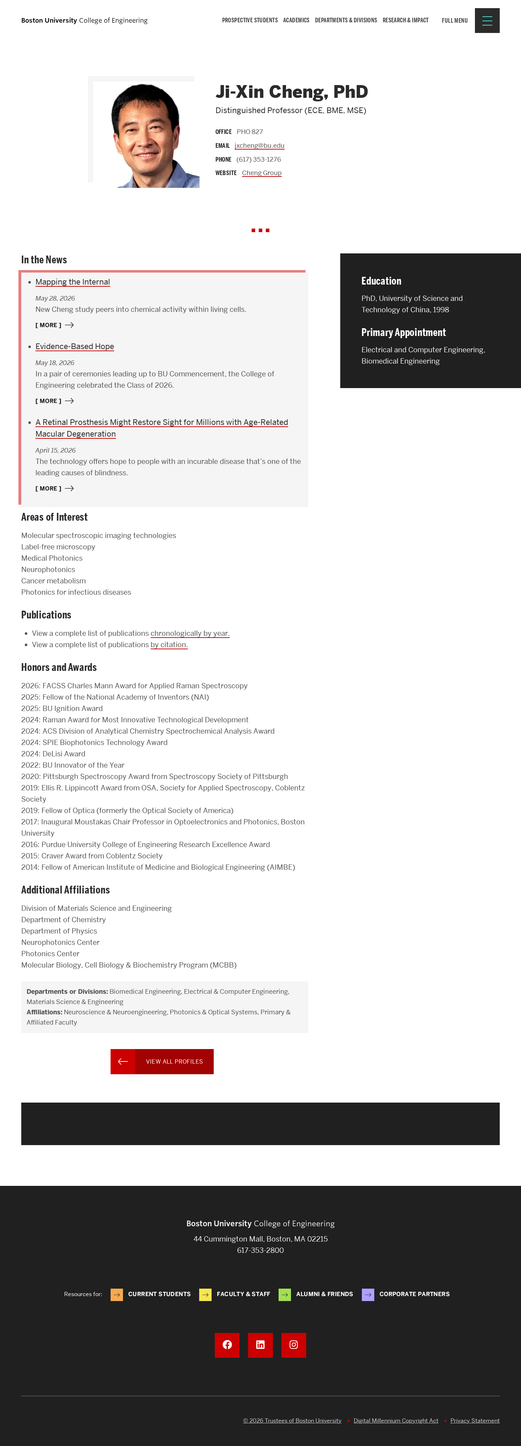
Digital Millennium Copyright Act (396, 1420)
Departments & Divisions (346, 20)
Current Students (159, 1294)
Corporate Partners (415, 1294)
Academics (296, 20)
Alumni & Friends (324, 1294)
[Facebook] (227, 1345)
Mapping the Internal (72, 282)
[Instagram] (293, 1345)
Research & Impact (406, 20)
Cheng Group (262, 173)
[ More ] (48, 325)
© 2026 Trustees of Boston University (292, 1420)
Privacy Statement (475, 1420)
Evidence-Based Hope (74, 346)
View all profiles (174, 1061)
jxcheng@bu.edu (260, 145)
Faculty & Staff (243, 1294)
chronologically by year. (190, 633)
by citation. (169, 644)
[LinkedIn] (260, 1345)
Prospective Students (250, 20)
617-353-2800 (260, 1250)
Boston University (41, 1421)
